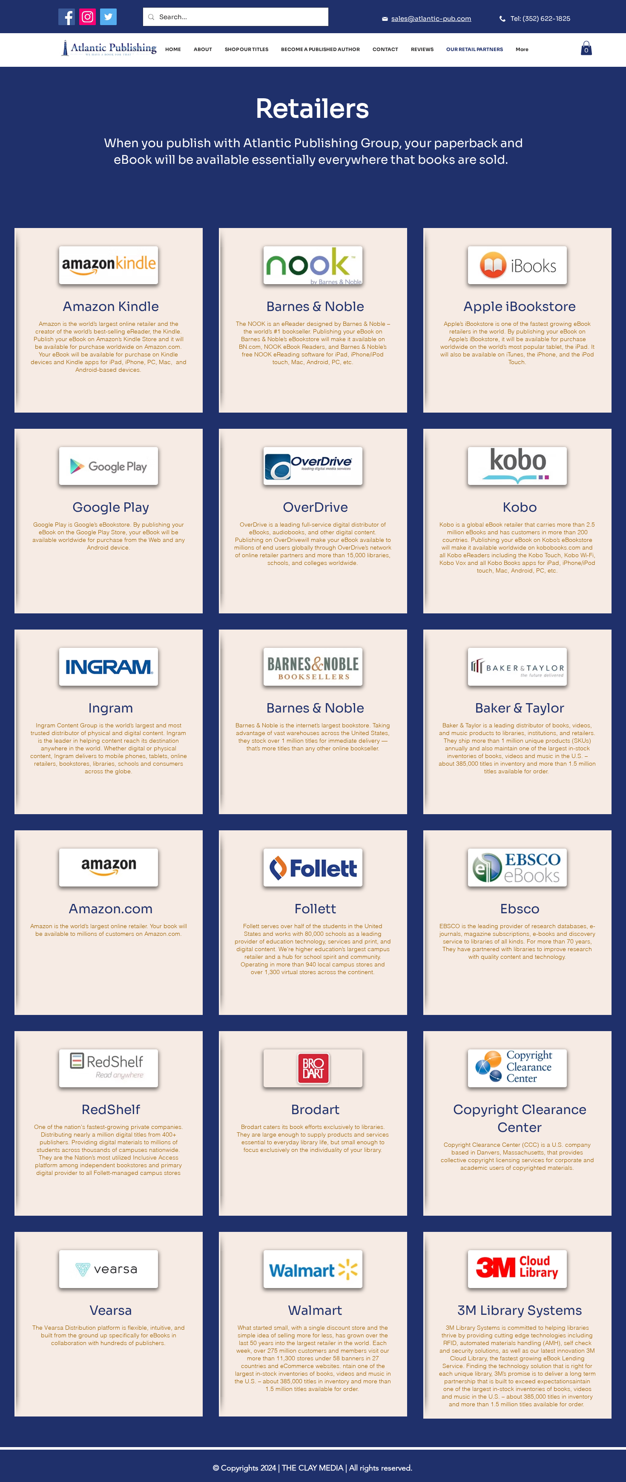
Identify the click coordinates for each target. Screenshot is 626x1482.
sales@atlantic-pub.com (431, 18)
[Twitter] (108, 17)
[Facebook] (66, 17)
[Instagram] (87, 17)
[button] (586, 48)
